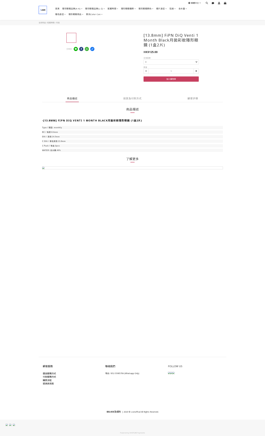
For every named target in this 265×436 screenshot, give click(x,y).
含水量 (182, 8)
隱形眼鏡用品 (75, 14)
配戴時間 (112, 8)
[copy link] (92, 49)
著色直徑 (59, 14)
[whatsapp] (87, 49)
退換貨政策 (48, 383)
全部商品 (42, 22)
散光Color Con (93, 14)
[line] (76, 49)
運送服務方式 (49, 373)
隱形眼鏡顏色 (145, 8)
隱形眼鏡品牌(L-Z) (94, 8)
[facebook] (81, 49)
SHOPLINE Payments (137, 433)
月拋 (58, 22)
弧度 (171, 8)
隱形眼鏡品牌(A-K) (71, 8)
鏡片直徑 (160, 8)
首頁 (57, 8)
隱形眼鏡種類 (127, 8)
